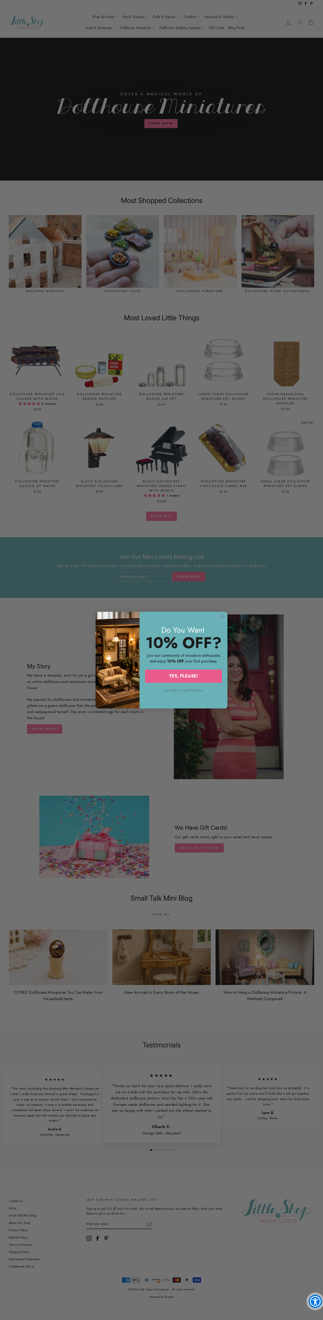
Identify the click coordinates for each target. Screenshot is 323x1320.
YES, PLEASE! (183, 676)
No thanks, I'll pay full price (183, 690)
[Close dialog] (222, 616)
